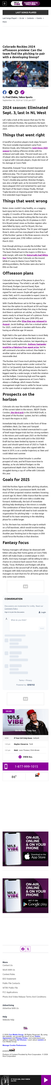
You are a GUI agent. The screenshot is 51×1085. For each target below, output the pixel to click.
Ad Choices (22, 1040)
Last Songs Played (10, 18)
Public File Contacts (11, 983)
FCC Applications (10, 992)
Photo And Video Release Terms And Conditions (24, 997)
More (5, 22)
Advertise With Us (11, 1008)
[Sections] (4, 3)
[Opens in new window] (26, 849)
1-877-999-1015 (26, 766)
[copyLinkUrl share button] (22, 92)
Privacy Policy (22, 1038)
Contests (30, 18)
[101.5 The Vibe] (25, 3)
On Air (21, 18)
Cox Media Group (16, 1035)
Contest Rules (9, 974)
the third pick (17, 412)
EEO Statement (9, 979)
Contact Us (8, 965)
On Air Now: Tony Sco (25, 730)
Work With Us (9, 970)
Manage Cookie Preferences (14, 1045)
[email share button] (16, 92)
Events (39, 18)
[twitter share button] (11, 92)
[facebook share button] (5, 92)
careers (41, 1040)
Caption (41, 84)
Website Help (8, 1020)
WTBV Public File (10, 988)
